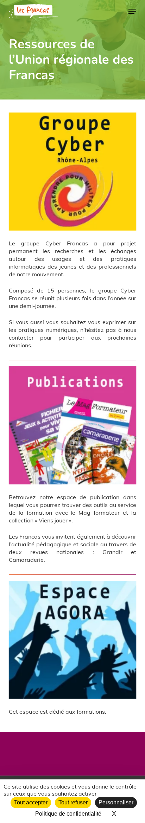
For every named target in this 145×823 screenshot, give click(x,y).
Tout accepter (31, 802)
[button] (132, 11)
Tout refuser (73, 802)
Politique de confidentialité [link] (68, 814)
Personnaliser (116, 802)
